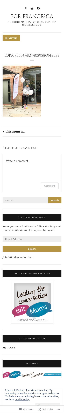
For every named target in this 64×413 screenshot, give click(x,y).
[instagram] (32, 8)
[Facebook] (38, 8)
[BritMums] (32, 322)
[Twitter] (25, 8)
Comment (49, 185)
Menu (13, 38)
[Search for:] (32, 200)
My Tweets (9, 347)
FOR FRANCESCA (32, 16)
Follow (32, 248)
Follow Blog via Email (32, 217)
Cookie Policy (22, 399)
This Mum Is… (15, 131)
